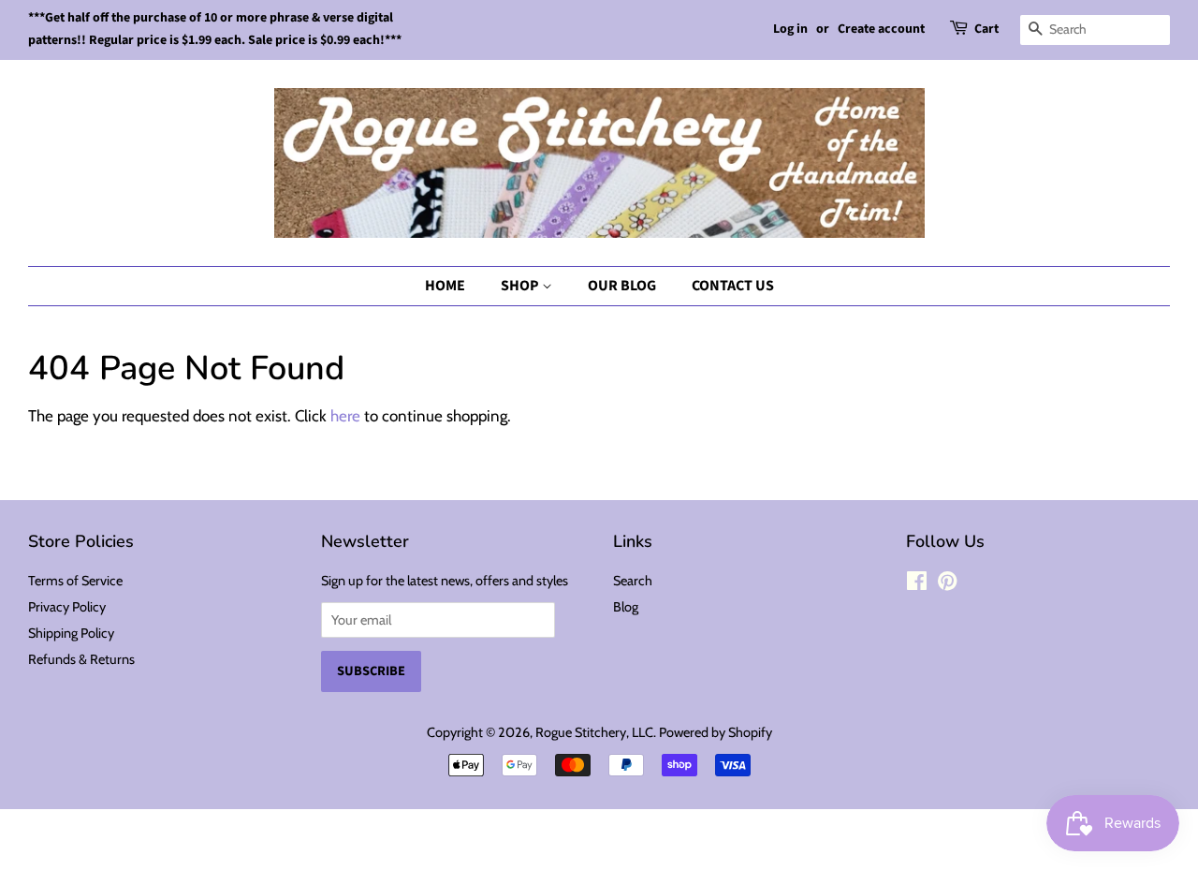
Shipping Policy (71, 633)
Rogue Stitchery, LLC (594, 732)
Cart (986, 29)
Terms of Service (75, 580)
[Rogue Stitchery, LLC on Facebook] (917, 584)
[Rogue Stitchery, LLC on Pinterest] (947, 584)
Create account (881, 29)
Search (632, 580)
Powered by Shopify (715, 732)
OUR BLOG (622, 285)
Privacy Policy (67, 606)
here (345, 415)
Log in (790, 29)
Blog (625, 606)
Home (445, 285)
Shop (521, 285)
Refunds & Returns (81, 659)
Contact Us (733, 285)
